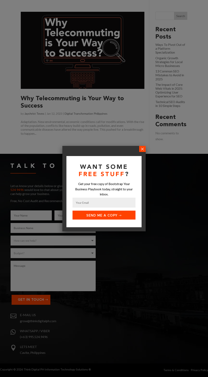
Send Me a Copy (101, 215)
